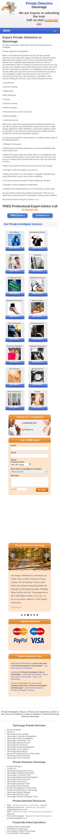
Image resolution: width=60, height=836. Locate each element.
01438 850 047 (29, 423)
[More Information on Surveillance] (14, 240)
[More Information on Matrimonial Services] (14, 263)
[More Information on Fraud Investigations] (14, 354)
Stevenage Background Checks (20, 771)
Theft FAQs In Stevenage (17, 829)
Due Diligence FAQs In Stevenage (21, 831)
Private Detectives (14, 766)
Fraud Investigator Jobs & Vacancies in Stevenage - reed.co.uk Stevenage (29, 676)
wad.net (43, 805)
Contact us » (42, 215)
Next (46, 555)
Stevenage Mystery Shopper (19, 792)
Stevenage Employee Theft (18, 784)
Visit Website (16, 607)
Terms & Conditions (14, 714)
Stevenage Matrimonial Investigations (22, 777)
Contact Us (11, 769)
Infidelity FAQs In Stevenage (18, 827)
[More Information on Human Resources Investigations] (14, 399)
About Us (11, 732)
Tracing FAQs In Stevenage (18, 833)
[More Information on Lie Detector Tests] (14, 285)
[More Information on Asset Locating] (37, 308)
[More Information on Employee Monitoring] (37, 354)
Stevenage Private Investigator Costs (22, 797)
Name (13, 445)
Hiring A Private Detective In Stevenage (23, 753)
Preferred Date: (18, 462)
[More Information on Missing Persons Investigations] (37, 377)
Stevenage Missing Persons (18, 743)
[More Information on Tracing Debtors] (14, 377)
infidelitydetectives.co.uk (17, 809)
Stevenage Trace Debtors (17, 749)
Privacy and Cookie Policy (39, 712)
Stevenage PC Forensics (17, 745)
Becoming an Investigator (21, 668)
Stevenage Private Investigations (20, 747)
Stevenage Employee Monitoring (20, 773)
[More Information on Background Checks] (37, 240)
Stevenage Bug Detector (17, 751)
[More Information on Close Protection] (14, 331)
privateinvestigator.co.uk (17, 818)
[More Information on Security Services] (37, 331)
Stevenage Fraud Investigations (20, 738)
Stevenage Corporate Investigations (22, 736)
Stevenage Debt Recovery (18, 794)
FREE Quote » (17, 215)
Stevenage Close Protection (18, 758)
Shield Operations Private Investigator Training (27, 689)
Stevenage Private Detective (29, 725)
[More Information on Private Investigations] (37, 399)
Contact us (28, 714)
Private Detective (14, 730)
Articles (37, 714)
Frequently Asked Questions (29, 822)
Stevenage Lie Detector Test (18, 741)
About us (23, 712)
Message (15, 476)
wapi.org (10, 814)
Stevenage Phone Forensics (19, 779)
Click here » (14, 248)
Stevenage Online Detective (18, 756)
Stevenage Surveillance (17, 781)
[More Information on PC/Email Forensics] (37, 285)
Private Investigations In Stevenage (21, 788)
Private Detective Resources (29, 801)
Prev (12, 555)
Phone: (14, 460)
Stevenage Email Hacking (18, 786)
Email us (29, 429)
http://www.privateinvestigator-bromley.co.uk (20, 199)
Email (13, 453)
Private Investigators (9, 712)
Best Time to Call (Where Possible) (26, 469)
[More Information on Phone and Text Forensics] (14, 308)
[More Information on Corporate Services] (37, 263)
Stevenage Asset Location (18, 734)
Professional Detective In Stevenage (22, 790)
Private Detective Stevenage (29, 762)
